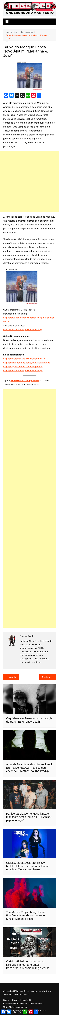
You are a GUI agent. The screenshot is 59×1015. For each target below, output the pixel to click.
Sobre (6, 1000)
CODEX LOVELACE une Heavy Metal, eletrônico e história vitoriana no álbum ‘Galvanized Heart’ (27, 866)
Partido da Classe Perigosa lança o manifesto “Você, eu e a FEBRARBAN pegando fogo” (29, 817)
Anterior (12, 677)
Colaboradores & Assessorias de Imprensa (22, 1004)
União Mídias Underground (15, 1007)
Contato (15, 1000)
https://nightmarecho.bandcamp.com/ (23, 366)
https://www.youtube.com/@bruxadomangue (26, 362)
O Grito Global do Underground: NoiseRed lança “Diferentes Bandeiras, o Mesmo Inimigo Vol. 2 (27, 964)
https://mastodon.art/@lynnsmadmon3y (24, 358)
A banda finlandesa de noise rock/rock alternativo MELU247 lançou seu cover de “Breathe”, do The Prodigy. (29, 767)
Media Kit (27, 1000)
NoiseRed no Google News (25, 380)
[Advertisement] (29, 181)
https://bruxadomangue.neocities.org (22, 329)
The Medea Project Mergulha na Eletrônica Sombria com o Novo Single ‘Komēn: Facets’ (25, 915)
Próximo (46, 677)
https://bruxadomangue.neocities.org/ (23, 370)
